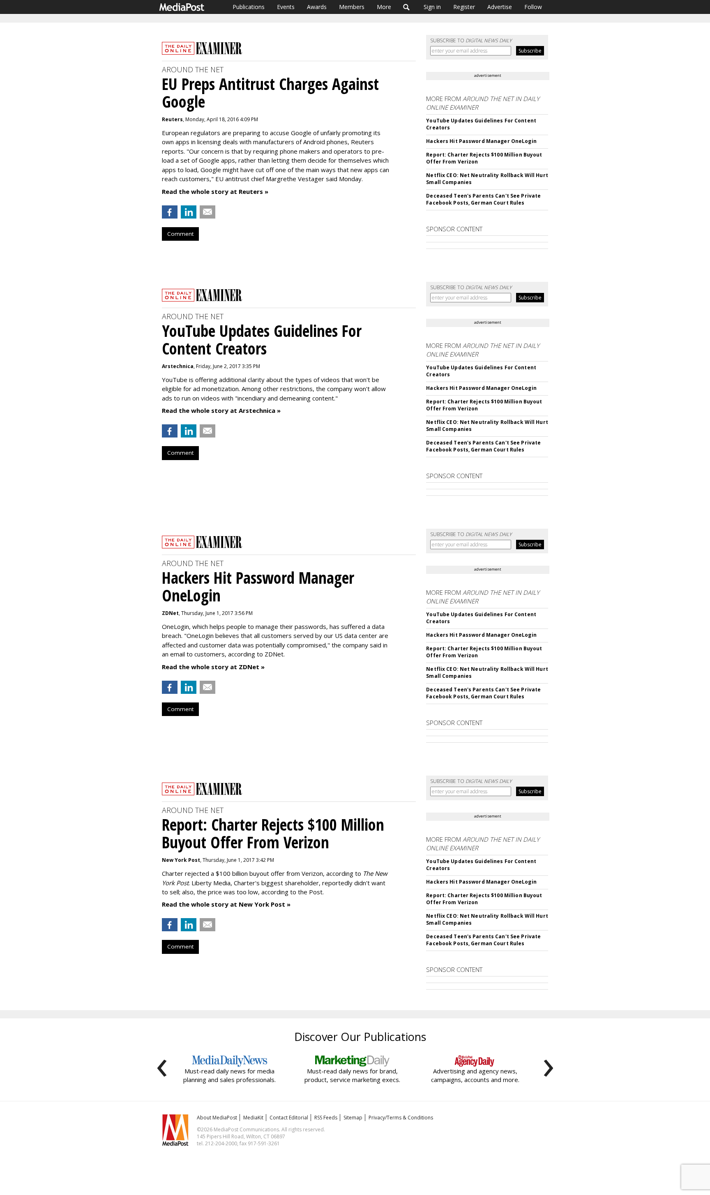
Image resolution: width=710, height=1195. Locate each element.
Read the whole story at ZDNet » (213, 667)
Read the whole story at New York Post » (226, 904)
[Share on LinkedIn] (188, 212)
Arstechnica (178, 366)
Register (464, 7)
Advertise (499, 7)
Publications (249, 7)
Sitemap (352, 1117)
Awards (317, 7)
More (384, 7)
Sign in (432, 7)
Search (406, 7)
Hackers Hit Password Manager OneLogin (481, 141)
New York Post (181, 860)
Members (351, 7)
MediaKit (253, 1117)
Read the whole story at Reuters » (215, 191)
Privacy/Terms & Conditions (401, 1117)
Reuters (172, 119)
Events (286, 7)
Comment (180, 233)
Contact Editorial (289, 1117)
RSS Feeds (325, 1117)
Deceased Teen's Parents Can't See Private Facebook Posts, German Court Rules (483, 199)
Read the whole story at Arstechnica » (221, 410)
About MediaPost (217, 1117)
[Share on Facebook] (170, 212)
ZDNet (170, 613)
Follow (533, 7)
